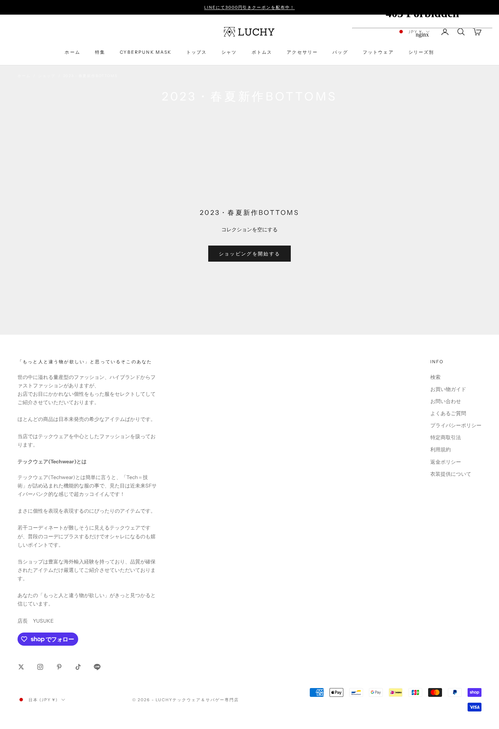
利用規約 (440, 449)
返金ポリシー (445, 462)
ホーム (72, 52)
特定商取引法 (445, 437)
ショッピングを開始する (250, 254)
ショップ (46, 75)
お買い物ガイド (448, 389)
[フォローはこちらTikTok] (78, 667)
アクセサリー (302, 52)
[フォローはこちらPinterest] (59, 667)
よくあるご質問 (448, 413)
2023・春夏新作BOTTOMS (90, 75)
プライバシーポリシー (455, 425)
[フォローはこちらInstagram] (40, 667)
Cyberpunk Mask (145, 52)
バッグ (340, 52)
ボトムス (262, 52)
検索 (435, 377)
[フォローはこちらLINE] (97, 667)
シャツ (229, 52)
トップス (196, 52)
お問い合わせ (445, 401)
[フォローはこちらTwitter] (21, 667)
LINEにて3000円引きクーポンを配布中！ (249, 7)
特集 (100, 52)
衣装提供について (450, 474)
